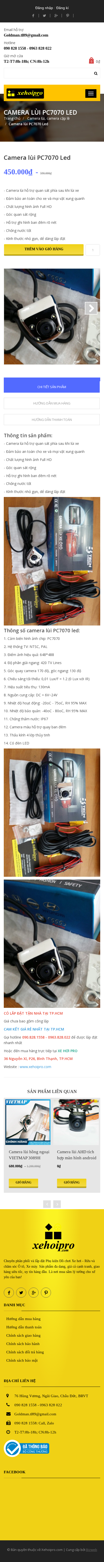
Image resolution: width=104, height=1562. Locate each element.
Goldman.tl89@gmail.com (26, 35)
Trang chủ (12, 118)
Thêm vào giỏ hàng (43, 249)
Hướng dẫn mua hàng (23, 1319)
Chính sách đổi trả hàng (25, 1352)
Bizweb (91, 1549)
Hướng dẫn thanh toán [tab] (52, 419)
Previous (13, 308)
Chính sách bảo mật (22, 1360)
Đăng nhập (44, 8)
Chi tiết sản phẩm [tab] (51, 387)
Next (91, 308)
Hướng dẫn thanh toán (24, 1327)
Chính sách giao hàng (23, 1335)
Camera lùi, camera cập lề (48, 118)
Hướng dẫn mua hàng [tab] (51, 403)
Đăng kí (62, 8)
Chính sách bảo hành (23, 1344)
